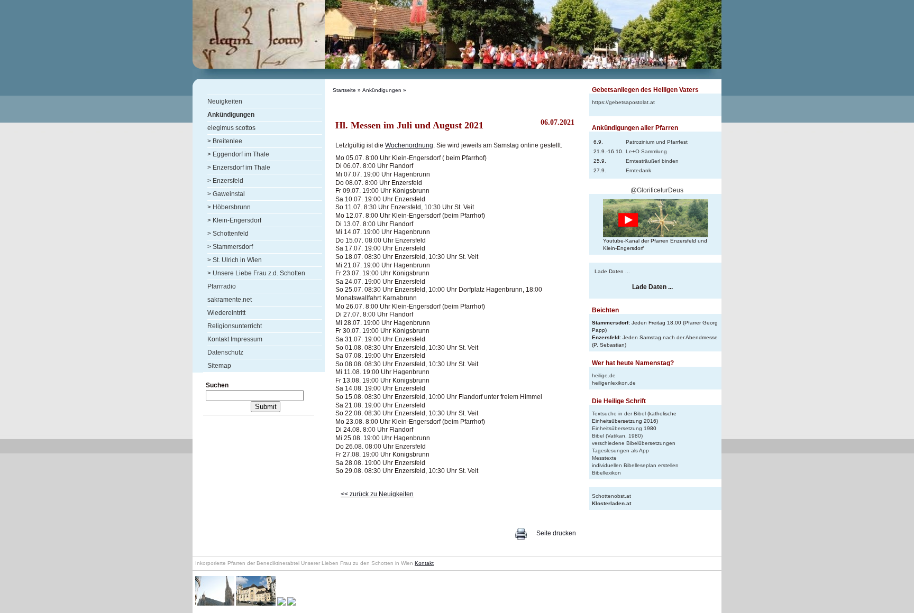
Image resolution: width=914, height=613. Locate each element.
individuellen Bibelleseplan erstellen (635, 465)
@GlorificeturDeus (656, 190)
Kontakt (424, 563)
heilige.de (604, 375)
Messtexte (604, 458)
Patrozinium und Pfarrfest (657, 142)
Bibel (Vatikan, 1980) (617, 436)
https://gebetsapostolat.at (623, 102)
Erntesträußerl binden (652, 161)
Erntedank (638, 170)
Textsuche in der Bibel (619, 413)
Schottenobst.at (611, 496)
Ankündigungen (381, 90)
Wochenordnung (409, 145)
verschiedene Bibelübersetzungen (633, 443)
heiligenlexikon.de (614, 383)
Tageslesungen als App (620, 450)
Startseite (344, 90)
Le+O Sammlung (646, 151)
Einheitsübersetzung (617, 428)
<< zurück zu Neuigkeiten (377, 494)
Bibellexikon (606, 473)
